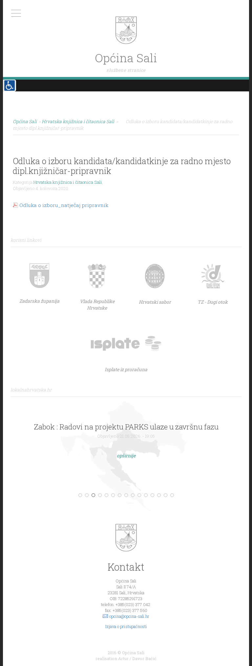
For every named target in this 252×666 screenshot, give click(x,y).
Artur (123, 658)
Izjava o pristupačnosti (126, 626)
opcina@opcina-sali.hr (129, 616)
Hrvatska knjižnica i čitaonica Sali (67, 182)
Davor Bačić (144, 658)
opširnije (126, 455)
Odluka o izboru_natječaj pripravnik (63, 205)
